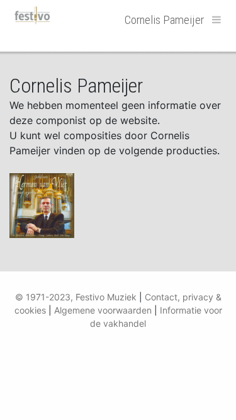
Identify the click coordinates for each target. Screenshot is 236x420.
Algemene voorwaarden (103, 310)
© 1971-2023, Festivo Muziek (76, 297)
